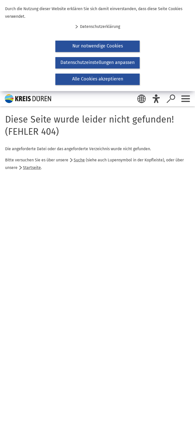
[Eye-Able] (156, 98)
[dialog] (97, 45)
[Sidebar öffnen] (185, 98)
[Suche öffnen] (171, 98)
